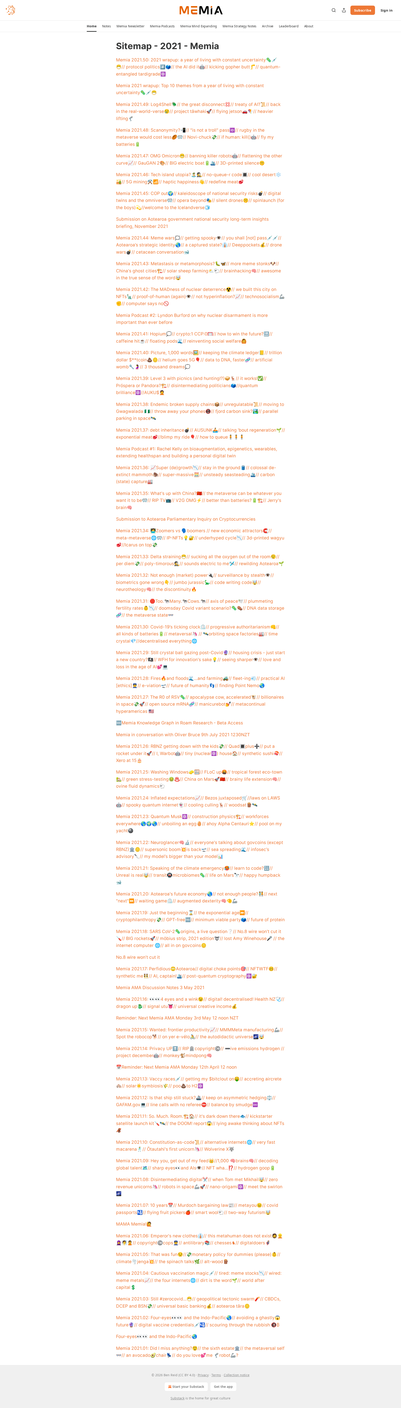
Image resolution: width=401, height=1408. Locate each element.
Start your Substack (188, 1386)
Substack (177, 1398)
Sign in (387, 10)
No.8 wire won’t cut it (138, 957)
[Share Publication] (344, 10)
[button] (91, 26)
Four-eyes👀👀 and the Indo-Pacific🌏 (156, 1336)
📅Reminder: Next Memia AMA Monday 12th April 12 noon (176, 1067)
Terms (216, 1375)
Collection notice (236, 1375)
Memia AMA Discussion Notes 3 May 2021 (160, 987)
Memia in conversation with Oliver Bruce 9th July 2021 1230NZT (183, 734)
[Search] (333, 10)
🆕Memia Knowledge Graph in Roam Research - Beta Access (179, 723)
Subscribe (362, 10)
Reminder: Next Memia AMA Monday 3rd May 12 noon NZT (177, 1018)
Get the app (223, 1386)
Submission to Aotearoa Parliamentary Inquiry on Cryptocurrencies (185, 519)
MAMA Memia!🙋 (134, 1224)
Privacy (203, 1375)
